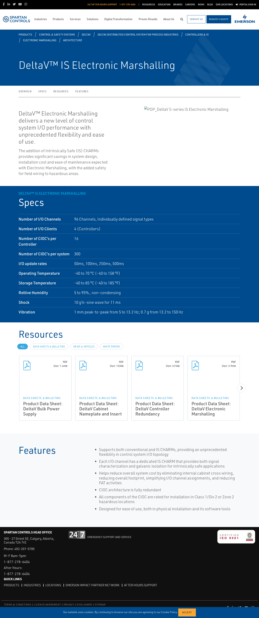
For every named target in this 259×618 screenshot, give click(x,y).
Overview (25, 91)
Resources (60, 91)
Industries (32, 585)
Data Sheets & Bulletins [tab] (49, 346)
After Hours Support (140, 585)
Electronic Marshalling (39, 40)
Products (25, 34)
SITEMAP (100, 604)
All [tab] (22, 346)
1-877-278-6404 (17, 562)
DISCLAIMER (84, 604)
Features (81, 91)
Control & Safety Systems (57, 34)
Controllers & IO (197, 34)
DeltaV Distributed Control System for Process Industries (138, 34)
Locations (53, 585)
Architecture (72, 40)
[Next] (241, 388)
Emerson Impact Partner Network (92, 585)
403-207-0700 (24, 549)
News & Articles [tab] (84, 346)
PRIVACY (69, 604)
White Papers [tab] (111, 346)
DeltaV (86, 34)
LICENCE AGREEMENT (47, 604)
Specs (42, 91)
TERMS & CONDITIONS (17, 604)
